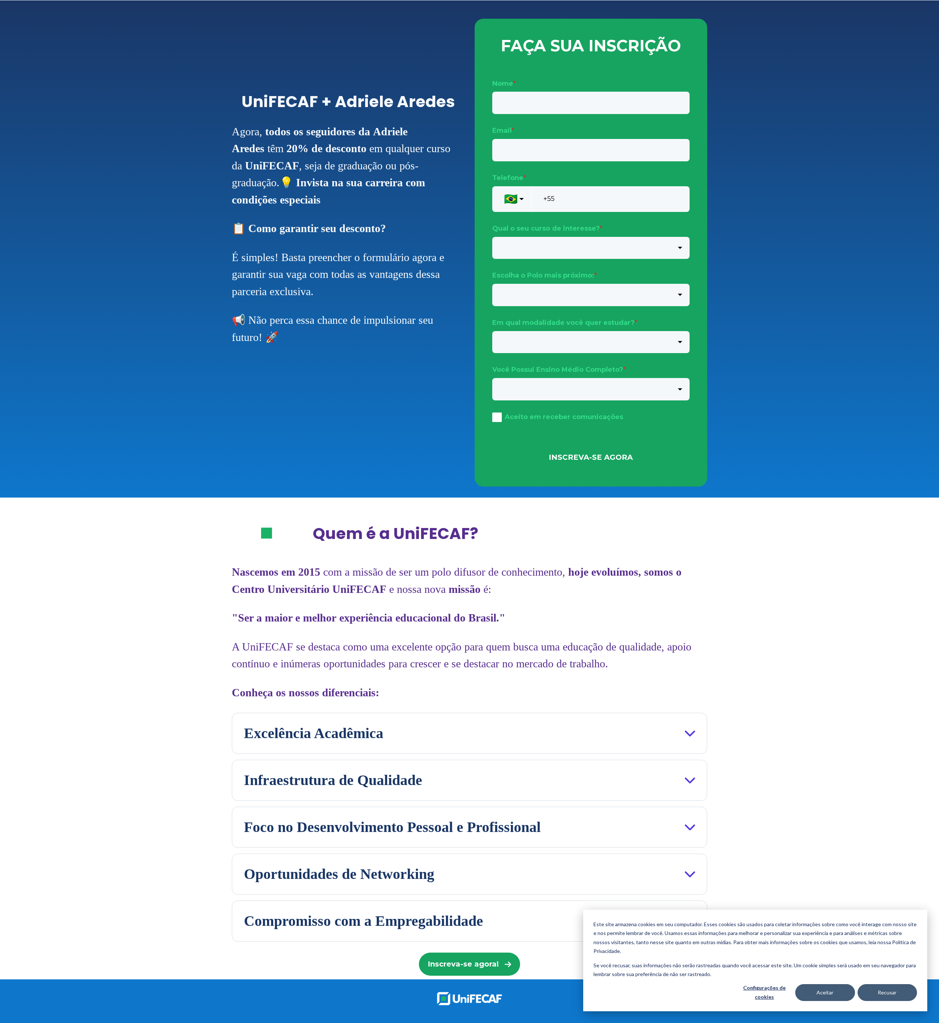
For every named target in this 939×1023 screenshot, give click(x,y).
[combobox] (591, 248)
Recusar (887, 992)
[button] (469, 733)
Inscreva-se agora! (463, 964)
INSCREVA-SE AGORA (591, 457)
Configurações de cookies (764, 992)
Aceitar (824, 992)
